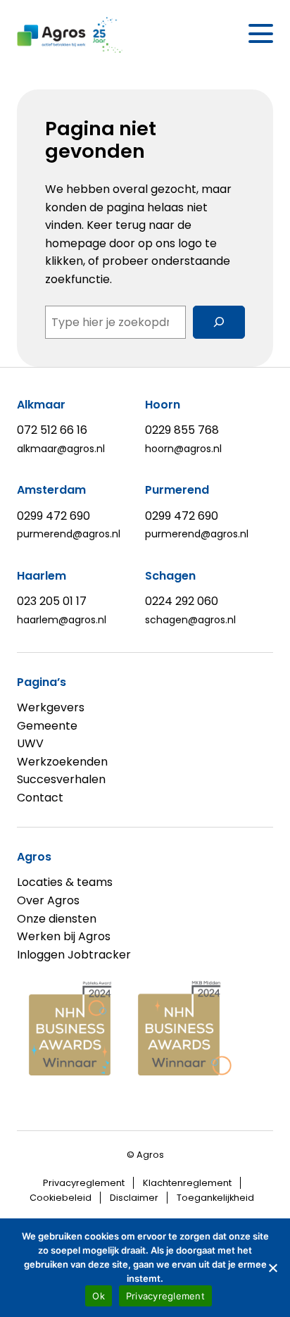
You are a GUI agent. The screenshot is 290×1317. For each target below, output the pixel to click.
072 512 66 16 (52, 430)
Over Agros (48, 900)
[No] (272, 1268)
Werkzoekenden (62, 762)
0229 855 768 (182, 430)
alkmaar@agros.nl (61, 449)
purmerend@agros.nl (68, 534)
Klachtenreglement (187, 1183)
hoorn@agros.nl (183, 449)
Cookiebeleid (61, 1198)
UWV (30, 743)
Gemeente (47, 726)
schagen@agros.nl (190, 620)
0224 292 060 (181, 601)
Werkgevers (50, 707)
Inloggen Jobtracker (74, 955)
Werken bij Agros (64, 936)
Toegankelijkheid (215, 1198)
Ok (98, 1296)
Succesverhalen (61, 779)
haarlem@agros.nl (61, 620)
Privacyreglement (84, 1183)
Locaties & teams (65, 882)
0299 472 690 (53, 516)
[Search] (219, 322)
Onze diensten (56, 919)
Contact (40, 797)
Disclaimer (134, 1198)
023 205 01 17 (52, 601)
